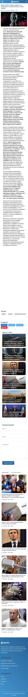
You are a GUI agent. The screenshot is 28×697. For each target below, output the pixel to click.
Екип (2, 684)
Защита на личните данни (8, 663)
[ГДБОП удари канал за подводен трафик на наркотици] (14, 591)
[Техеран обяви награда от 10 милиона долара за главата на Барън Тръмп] (14, 368)
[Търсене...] (26, 2)
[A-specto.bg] (15, 2)
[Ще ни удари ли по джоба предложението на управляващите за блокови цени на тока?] (14, 565)
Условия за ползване (7, 661)
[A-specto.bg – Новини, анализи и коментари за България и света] (5, 643)
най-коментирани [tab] (16, 472)
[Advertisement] (14, 261)
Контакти (3, 679)
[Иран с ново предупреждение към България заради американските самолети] (14, 410)
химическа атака (20, 314)
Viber (12, 325)
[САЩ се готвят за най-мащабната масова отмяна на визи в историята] (14, 382)
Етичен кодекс (5, 668)
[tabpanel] (14, 555)
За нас (2, 676)
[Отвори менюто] (2, 1)
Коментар (5, 444)
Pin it (5, 327)
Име (4, 429)
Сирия (10, 314)
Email (3, 436)
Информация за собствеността (9, 666)
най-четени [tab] (5, 472)
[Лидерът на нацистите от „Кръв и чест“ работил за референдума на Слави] (14, 618)
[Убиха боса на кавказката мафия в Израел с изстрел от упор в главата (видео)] (14, 354)
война (4, 314)
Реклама (3, 681)
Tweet (20, 325)
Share (4, 325)
